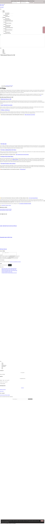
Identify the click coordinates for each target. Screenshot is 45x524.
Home (4, 10)
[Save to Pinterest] (2, 88)
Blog (2, 368)
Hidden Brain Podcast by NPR (6, 99)
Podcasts (10, 205)
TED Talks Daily (4, 143)
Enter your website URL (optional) (4, 258)
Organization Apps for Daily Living (6, 237)
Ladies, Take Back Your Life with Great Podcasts (8, 225)
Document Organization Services (8, 21)
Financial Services (4, 365)
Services (4, 17)
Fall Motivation (3, 205)
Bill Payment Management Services (7, 19)
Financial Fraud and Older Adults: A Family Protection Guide (9, 270)
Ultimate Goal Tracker (3, 389)
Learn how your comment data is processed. (15, 261)
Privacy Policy (2, 391)
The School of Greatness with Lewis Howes (8, 163)
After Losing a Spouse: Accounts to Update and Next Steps (9, 268)
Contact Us (22, 387)
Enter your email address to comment (4, 257)
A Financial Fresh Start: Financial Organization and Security (9, 272)
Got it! (42, 520)
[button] (7, 9)
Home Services (3, 366)
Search (1, 263)
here (40, 95)
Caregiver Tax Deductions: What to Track (7, 271)
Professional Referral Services (8, 30)
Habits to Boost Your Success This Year (30, 114)
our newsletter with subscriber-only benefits (25, 203)
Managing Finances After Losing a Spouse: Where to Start (9, 269)
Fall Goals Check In (22, 169)
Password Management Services (8, 28)
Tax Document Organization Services (7, 33)
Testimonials (7, 16)
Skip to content (2, 4)
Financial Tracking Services (7, 24)
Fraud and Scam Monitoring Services (7, 26)
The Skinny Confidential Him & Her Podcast (8, 149)
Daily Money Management (6, 15)
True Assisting (2, 7)
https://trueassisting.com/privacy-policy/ (33, 520)
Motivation (7, 205)
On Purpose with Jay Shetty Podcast (7, 156)
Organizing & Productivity (9, 85)
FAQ (3, 49)
